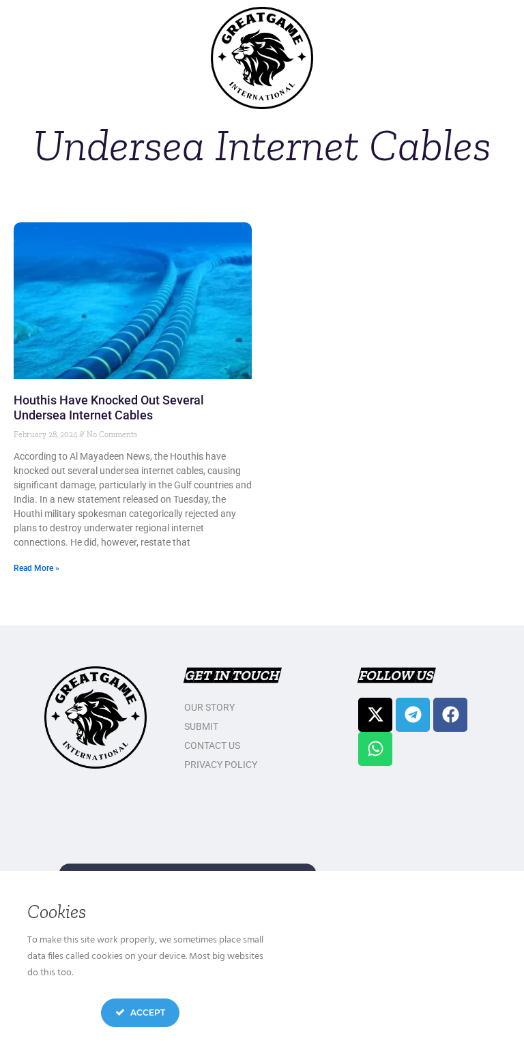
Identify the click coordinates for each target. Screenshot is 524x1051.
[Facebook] (450, 715)
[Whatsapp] (375, 749)
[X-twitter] (375, 715)
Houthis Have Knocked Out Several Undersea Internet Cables (109, 407)
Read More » (36, 568)
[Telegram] (413, 715)
